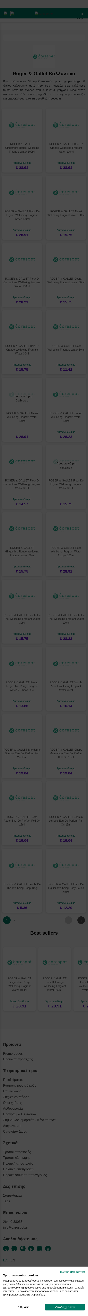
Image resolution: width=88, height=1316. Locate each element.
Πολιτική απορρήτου (72, 1271)
